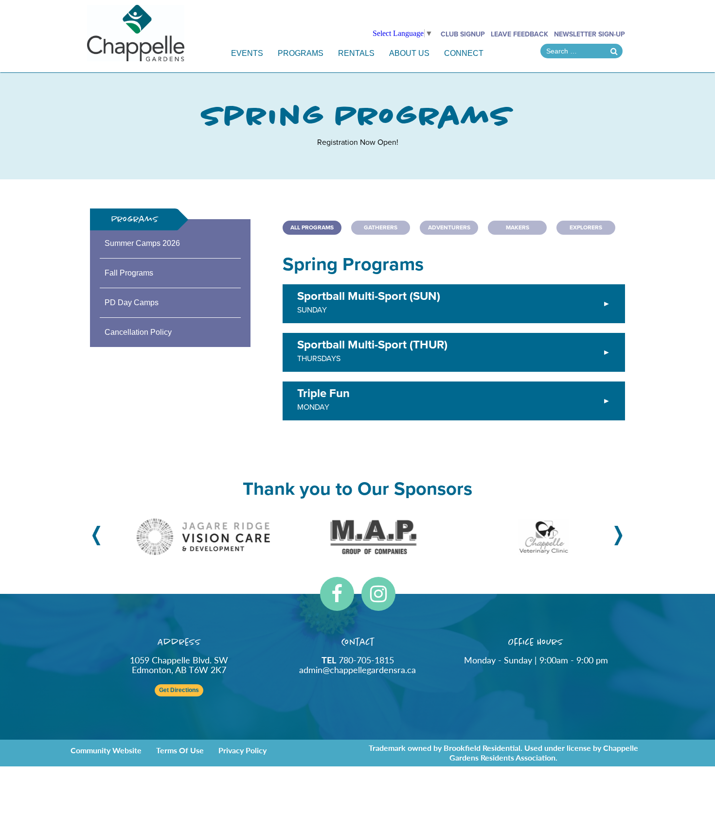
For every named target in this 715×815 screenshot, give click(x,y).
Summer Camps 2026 (142, 243)
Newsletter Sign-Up (589, 34)
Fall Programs (129, 273)
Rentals (356, 53)
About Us (409, 53)
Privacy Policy (242, 750)
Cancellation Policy (138, 332)
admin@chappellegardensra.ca (357, 669)
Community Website (106, 750)
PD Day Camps (132, 302)
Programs (300, 53)
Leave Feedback (519, 34)
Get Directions (179, 690)
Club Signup (463, 34)
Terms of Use (180, 750)
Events (247, 53)
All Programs (312, 227)
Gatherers (380, 227)
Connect (463, 53)
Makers (517, 227)
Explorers (586, 227)
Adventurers (449, 227)
